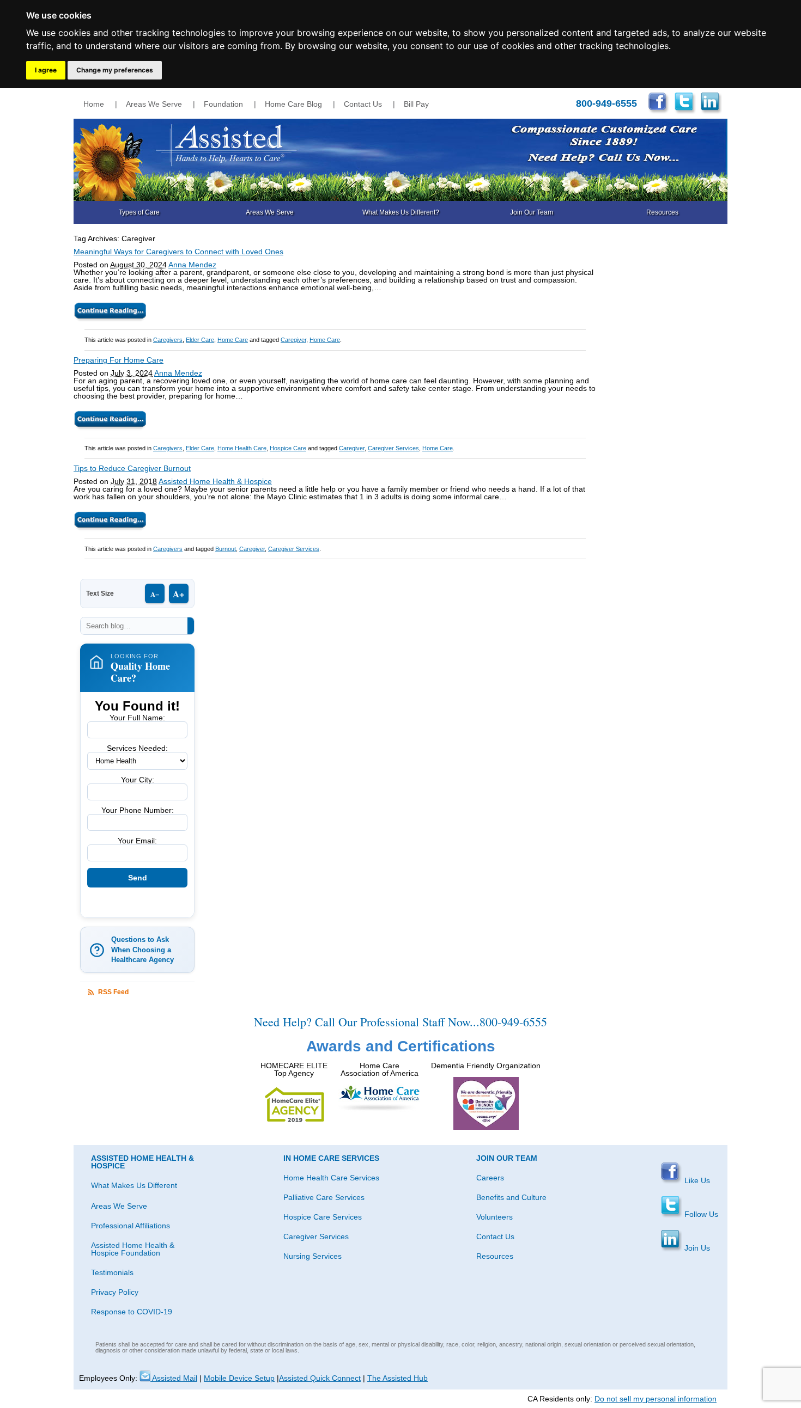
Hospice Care (288, 448)
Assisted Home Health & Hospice (215, 481)
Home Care (232, 339)
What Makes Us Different (134, 1185)
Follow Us (700, 1214)
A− (154, 594)
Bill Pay (416, 104)
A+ (179, 594)
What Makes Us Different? (400, 212)
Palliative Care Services (324, 1197)
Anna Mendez (192, 264)
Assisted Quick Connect (320, 1378)
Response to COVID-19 (131, 1311)
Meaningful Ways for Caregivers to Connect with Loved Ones (178, 251)
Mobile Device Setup (239, 1378)
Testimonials (112, 1272)
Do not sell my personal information (655, 1398)
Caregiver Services (393, 448)
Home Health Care (241, 448)
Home (93, 104)
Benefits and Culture (511, 1197)
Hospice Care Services (322, 1217)
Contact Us (363, 104)
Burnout (225, 549)
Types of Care (139, 212)
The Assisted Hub (397, 1378)
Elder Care (200, 339)
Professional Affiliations (130, 1225)
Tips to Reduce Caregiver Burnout (132, 468)
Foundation (223, 104)
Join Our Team (531, 212)
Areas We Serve (154, 104)
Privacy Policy (114, 1292)
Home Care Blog (293, 104)
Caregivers (168, 339)
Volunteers (494, 1217)
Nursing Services (312, 1256)
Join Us (696, 1248)
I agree (46, 70)
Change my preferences (114, 70)
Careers (490, 1177)
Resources (662, 212)
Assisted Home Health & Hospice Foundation (132, 1249)
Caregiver (293, 339)
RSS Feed (113, 992)
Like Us (696, 1180)
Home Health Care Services (331, 1177)
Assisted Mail (173, 1378)
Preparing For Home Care (118, 360)
